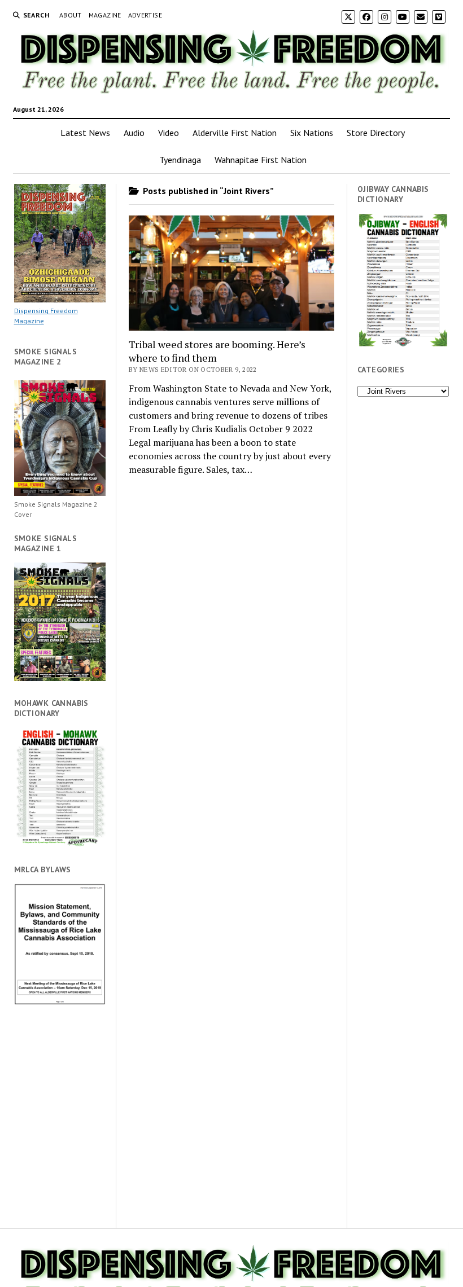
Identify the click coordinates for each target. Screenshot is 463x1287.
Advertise (145, 15)
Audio (134, 132)
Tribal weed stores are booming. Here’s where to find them (217, 350)
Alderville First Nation (235, 132)
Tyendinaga (180, 159)
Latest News (85, 132)
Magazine (105, 15)
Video (168, 132)
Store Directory (376, 132)
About (70, 15)
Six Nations (311, 132)
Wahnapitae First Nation (261, 159)
